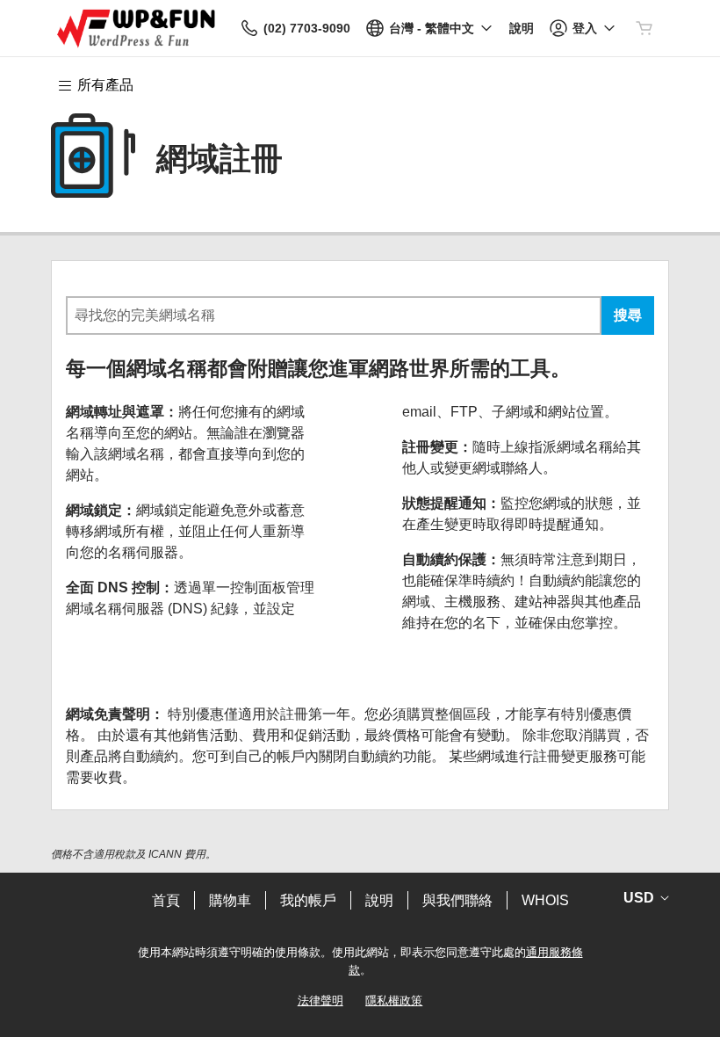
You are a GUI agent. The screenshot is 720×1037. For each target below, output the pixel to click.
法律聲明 (320, 1000)
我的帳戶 (308, 900)
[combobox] (334, 315)
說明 (379, 900)
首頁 (166, 900)
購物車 (230, 900)
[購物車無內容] (644, 28)
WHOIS (545, 900)
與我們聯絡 (457, 900)
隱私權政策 (393, 1000)
